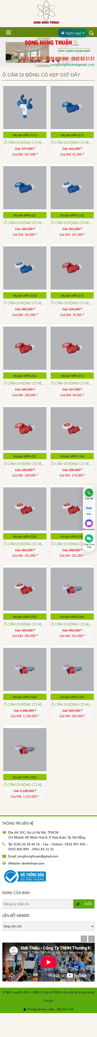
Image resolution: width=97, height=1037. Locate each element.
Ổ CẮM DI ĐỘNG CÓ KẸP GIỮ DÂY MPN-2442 (39, 704)
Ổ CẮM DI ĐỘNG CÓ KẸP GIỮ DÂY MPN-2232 (39, 302)
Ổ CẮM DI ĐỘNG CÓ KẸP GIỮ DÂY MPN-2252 (39, 624)
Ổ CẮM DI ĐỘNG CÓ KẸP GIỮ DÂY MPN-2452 (39, 784)
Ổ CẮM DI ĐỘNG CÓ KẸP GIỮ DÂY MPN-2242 (39, 543)
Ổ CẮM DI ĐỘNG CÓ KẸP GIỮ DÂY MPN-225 (38, 463)
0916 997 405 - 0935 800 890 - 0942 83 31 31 (57, 58)
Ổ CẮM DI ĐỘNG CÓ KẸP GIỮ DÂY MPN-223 (38, 222)
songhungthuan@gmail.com (72, 64)
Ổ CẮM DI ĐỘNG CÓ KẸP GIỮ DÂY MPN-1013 (39, 142)
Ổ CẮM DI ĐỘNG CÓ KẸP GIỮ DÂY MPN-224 (38, 383)
